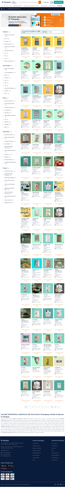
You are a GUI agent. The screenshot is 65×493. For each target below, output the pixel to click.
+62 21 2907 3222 (6, 454)
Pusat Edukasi (52, 5)
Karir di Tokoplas (55, 457)
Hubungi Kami (54, 445)
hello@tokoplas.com (7, 455)
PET (7, 5)
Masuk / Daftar (58, 2)
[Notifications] (51, 2)
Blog (52, 450)
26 (55, 406)
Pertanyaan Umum (36, 445)
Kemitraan (54, 448)
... (52, 406)
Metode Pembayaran (37, 452)
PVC (11, 5)
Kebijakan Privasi (55, 452)
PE (4, 5)
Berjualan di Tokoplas (37, 448)
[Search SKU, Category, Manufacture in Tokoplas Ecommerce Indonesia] (39, 2)
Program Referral (36, 455)
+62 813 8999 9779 (6, 452)
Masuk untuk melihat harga (26, 57)
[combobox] (28, 2)
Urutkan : (44, 31)
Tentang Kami (44, 5)
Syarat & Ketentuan (55, 455)
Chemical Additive (28, 5)
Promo (34, 460)
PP (2, 5)
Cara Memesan (36, 443)
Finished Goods (16, 5)
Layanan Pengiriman (37, 450)
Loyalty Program (36, 457)
